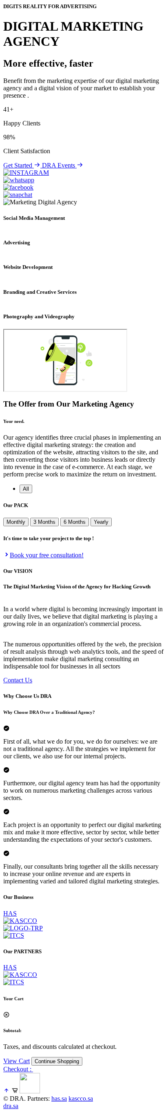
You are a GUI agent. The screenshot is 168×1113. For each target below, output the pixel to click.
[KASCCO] (20, 974)
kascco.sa (81, 1098)
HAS (10, 913)
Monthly (16, 522)
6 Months (75, 522)
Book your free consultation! (47, 555)
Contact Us (17, 680)
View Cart (16, 1060)
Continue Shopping (57, 1061)
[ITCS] (13, 982)
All (26, 489)
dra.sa (10, 1105)
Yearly (101, 522)
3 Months (44, 522)
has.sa (59, 1098)
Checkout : (18, 1069)
